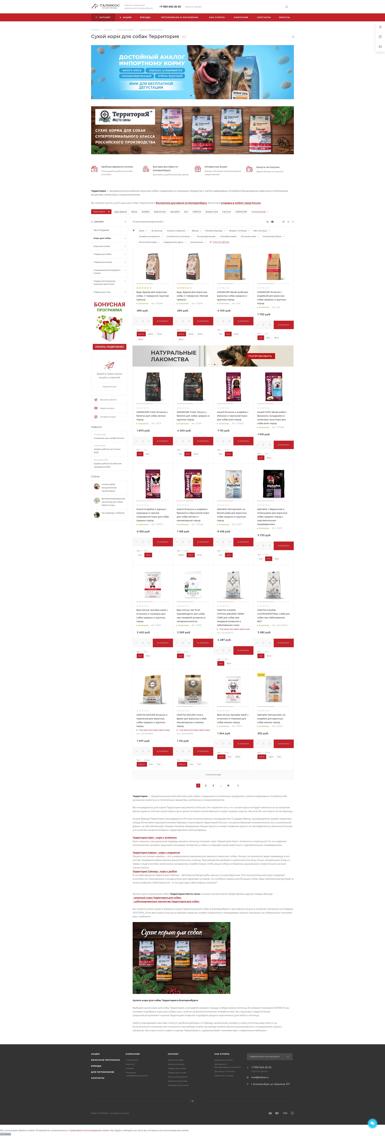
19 (228, 785)
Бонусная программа (105, 1060)
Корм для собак (176, 1060)
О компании (132, 1060)
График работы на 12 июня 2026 (107, 451)
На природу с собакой (113, 513)
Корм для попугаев (177, 1081)
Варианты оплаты (223, 1060)
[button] (190, 96)
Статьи (95, 476)
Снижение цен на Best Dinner (109, 438)
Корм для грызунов (177, 1077)
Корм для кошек (176, 1064)
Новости (96, 427)
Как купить (221, 1054)
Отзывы (130, 1068)
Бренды (96, 1066)
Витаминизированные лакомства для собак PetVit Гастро (113, 501)
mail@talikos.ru (260, 1077)
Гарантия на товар (223, 1075)
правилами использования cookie (89, 1130)
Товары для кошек (177, 1072)
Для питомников (102, 1072)
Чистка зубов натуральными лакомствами (109, 487)
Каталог (173, 1054)
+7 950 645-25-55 (170, 6)
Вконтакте (192, 1101)
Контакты (97, 1078)
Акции (95, 1054)
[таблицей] (293, 221)
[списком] (288, 221)
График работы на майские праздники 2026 (108, 465)
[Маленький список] (267, 221)
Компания (133, 1054)
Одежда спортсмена (178, 1085)
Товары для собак (177, 1068)
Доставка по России (224, 1071)
